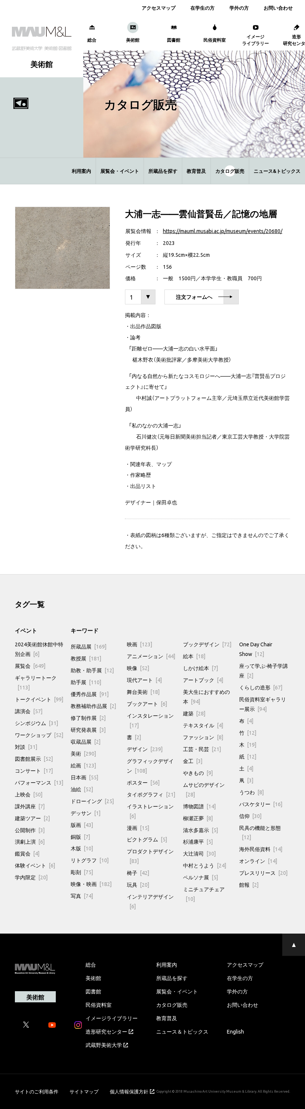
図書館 (93, 991)
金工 (192, 760)
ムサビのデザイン (204, 789)
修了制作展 (88, 717)
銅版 (80, 836)
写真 (82, 895)
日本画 (84, 777)
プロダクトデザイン (150, 855)
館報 (249, 884)
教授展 (86, 658)
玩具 (138, 884)
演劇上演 (30, 841)
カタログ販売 (229, 170)
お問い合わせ (278, 7)
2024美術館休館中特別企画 (39, 648)
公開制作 (30, 830)
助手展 (86, 682)
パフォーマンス (39, 782)
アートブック (203, 679)
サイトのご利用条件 (36, 1091)
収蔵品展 (85, 741)
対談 (26, 746)
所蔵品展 (88, 646)
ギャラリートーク (36, 682)
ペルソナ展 (200, 877)
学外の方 (239, 7)
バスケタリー (260, 804)
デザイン (145, 749)
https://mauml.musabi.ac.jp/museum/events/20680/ (222, 231)
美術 (83, 753)
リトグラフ (90, 860)
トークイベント (39, 699)
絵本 (194, 656)
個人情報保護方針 (129, 1091)
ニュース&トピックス (277, 170)
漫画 (138, 827)
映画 (139, 644)
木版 (82, 848)
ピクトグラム (147, 839)
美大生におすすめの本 (206, 696)
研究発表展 (88, 729)
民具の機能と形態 (260, 832)
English (235, 1031)
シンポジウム (36, 723)
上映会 (28, 794)
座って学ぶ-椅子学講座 (263, 670)
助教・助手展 (92, 670)
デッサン (85, 813)
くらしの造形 (260, 687)
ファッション (203, 737)
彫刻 (82, 872)
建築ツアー (32, 818)
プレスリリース (263, 872)
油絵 (82, 789)
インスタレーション (150, 720)
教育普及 (196, 170)
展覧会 (30, 665)
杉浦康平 (198, 841)
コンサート (34, 770)
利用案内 (81, 170)
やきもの (198, 772)
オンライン (258, 860)
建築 (194, 713)
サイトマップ (84, 1091)
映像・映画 (91, 883)
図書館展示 (34, 758)
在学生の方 (202, 7)
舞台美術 (143, 691)
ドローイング (92, 801)
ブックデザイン (207, 644)
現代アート (144, 679)
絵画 (83, 765)
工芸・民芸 (202, 749)
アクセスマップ (159, 7)
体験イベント (35, 865)
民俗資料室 (99, 1004)
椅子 (138, 872)
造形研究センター (106, 1031)
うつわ (251, 792)
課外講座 (30, 806)
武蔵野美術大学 (104, 1044)
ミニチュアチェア (204, 893)
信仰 (250, 815)
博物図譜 (199, 806)
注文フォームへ (194, 297)
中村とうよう (204, 865)
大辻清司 (199, 853)
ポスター (143, 782)
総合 (91, 964)
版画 (82, 824)
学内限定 (31, 877)
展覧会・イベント (119, 170)
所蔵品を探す (162, 170)
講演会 (28, 711)
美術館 (93, 978)
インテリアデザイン (150, 901)
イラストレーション (150, 810)
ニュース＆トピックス (182, 1031)
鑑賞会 (27, 853)
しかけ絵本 (200, 668)
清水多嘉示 (200, 830)
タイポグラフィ (151, 794)
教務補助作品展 (93, 705)
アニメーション (151, 656)
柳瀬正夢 (198, 818)
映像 (138, 668)
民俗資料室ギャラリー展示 (262, 703)
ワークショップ (39, 734)
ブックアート (147, 703)
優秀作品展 (90, 694)
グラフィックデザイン (150, 765)
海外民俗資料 (260, 849)
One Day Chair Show (255, 648)
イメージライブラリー (112, 1018)
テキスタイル (203, 725)
